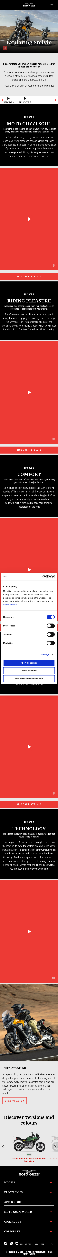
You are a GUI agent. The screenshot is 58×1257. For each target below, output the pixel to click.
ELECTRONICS (13, 1192)
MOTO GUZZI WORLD (18, 1211)
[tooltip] (28, 1154)
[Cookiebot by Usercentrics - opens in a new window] (42, 577)
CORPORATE (12, 1231)
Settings (45, 654)
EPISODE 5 (25, 102)
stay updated (14, 1100)
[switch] (51, 626)
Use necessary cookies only (29, 678)
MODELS (9, 1182)
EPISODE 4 (8, 102)
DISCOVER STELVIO (29, 276)
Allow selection (29, 670)
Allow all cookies (29, 663)
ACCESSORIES (13, 1202)
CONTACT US (12, 1221)
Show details (10, 604)
